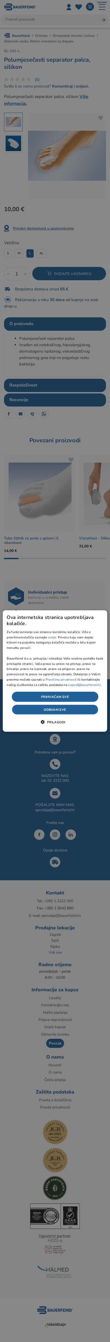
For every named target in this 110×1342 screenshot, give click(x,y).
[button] (55, 722)
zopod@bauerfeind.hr (84, 684)
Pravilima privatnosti (61, 679)
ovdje (52, 637)
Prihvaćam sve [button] (55, 696)
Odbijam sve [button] (55, 709)
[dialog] (55, 671)
